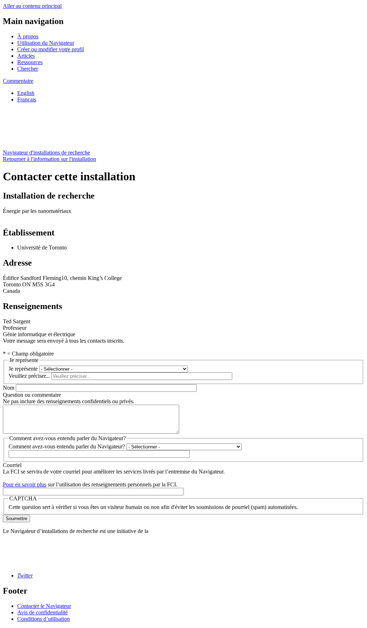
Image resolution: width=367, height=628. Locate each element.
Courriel (12, 465)
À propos (27, 36)
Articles (26, 56)
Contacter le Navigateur (44, 606)
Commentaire (18, 81)
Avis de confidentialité (42, 612)
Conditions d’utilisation (43, 619)
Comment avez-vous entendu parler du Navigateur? (67, 446)
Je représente (23, 369)
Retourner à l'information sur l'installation (49, 159)
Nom (8, 388)
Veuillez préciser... (29, 376)
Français (26, 99)
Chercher (27, 69)
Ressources (30, 62)
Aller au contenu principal (32, 6)
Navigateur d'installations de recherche (46, 152)
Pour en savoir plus (24, 484)
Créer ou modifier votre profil (50, 49)
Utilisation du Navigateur (45, 43)
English (25, 93)
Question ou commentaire (32, 395)
